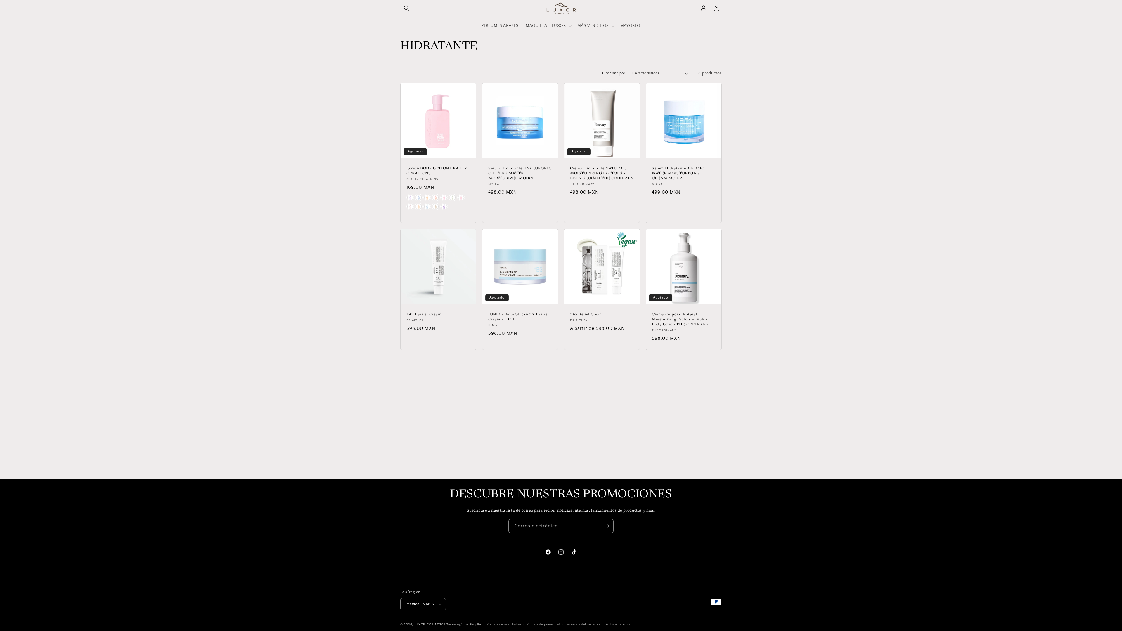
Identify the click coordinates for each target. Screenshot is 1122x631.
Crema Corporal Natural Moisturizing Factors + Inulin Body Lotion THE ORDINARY (680, 319)
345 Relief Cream (586, 314)
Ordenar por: (614, 73)
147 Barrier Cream (423, 314)
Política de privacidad (543, 624)
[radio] (410, 197)
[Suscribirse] (606, 526)
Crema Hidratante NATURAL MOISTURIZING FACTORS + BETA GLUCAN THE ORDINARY (601, 173)
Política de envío (618, 624)
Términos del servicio (583, 624)
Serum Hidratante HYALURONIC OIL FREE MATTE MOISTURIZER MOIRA (519, 173)
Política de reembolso (504, 624)
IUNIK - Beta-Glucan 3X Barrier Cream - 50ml (518, 317)
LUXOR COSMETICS (430, 624)
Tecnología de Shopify (463, 624)
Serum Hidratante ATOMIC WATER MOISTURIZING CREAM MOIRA (678, 173)
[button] (406, 8)
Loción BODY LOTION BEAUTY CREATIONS (436, 171)
